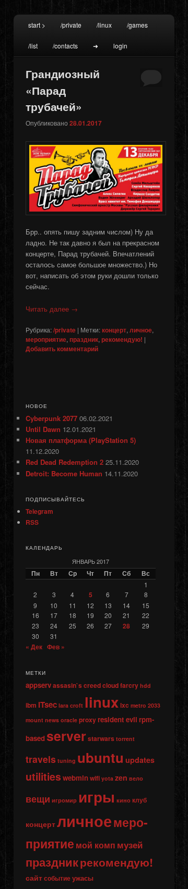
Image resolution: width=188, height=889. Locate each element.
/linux (104, 24)
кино (123, 800)
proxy (87, 719)
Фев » (56, 646)
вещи (38, 798)
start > (36, 24)
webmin (75, 778)
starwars (101, 738)
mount (34, 720)
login (120, 45)
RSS (32, 522)
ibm (31, 705)
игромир (64, 800)
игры (96, 796)
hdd (145, 685)
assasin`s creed (77, 685)
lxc (124, 705)
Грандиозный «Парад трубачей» (63, 90)
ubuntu (100, 757)
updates (140, 760)
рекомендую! (122, 339)
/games (137, 24)
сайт (34, 877)
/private (71, 24)
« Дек (34, 646)
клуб (139, 800)
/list (33, 45)
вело (136, 778)
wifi (95, 778)
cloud (110, 685)
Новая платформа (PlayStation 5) (81, 440)
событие (57, 878)
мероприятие (46, 339)
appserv (38, 685)
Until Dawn (43, 429)
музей (130, 844)
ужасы (82, 878)
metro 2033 (145, 705)
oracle (69, 720)
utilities (43, 776)
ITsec (47, 704)
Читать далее (52, 309)
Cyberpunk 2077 (51, 418)
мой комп (95, 845)
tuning (66, 760)
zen (121, 777)
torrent (125, 739)
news (52, 720)
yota (107, 778)
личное (141, 330)
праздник (83, 339)
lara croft (70, 705)
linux (102, 702)
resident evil (117, 719)
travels (41, 758)
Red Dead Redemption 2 (64, 462)
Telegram (39, 511)
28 (126, 626)
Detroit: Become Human (64, 473)
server (66, 735)
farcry (129, 685)
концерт (114, 330)
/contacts (65, 45)
